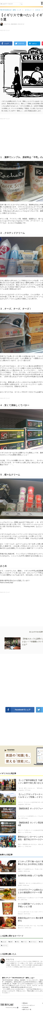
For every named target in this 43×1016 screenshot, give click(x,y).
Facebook (25, 1007)
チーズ (24, 941)
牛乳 (17, 941)
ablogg (14, 1007)
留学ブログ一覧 (27, 1009)
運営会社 (25, 1003)
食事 (11, 941)
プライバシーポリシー (29, 1005)
